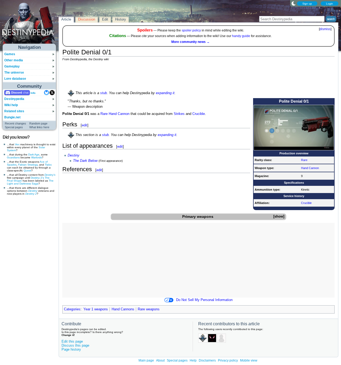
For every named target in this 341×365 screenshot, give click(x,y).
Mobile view (248, 360)
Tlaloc (48, 164)
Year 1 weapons (95, 309)
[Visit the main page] (29, 24)
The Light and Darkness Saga (30, 182)
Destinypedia (14, 99)
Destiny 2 (31, 193)
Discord (16, 92)
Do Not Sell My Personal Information (204, 300)
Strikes (179, 114)
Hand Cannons (123, 309)
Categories (72, 309)
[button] (279, 216)
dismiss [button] (325, 29)
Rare (304, 160)
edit (84, 125)
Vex (17, 144)
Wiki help (11, 105)
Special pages (14, 127)
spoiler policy (191, 30)
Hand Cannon (310, 168)
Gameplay (12, 66)
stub (103, 93)
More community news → (190, 42)
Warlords (36, 157)
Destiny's (49, 174)
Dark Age (33, 154)
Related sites (14, 111)
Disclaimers (207, 360)
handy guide (241, 36)
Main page (146, 360)
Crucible (306, 202)
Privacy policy (228, 360)
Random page (38, 123)
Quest (27, 170)
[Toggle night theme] (293, 3)
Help (193, 360)
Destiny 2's (37, 177)
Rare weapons (149, 309)
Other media (13, 60)
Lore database (15, 79)
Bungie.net (12, 117)
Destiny (32, 190)
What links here (39, 127)
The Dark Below (85, 161)
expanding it (165, 93)
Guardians (13, 157)
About (160, 360)
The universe (14, 72)
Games (9, 54)
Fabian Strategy (28, 164)
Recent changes (15, 123)
